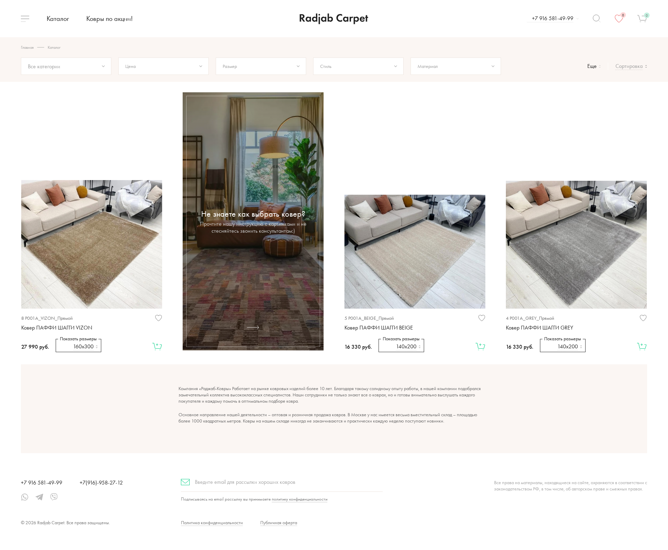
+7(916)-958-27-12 (101, 482)
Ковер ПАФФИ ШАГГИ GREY (539, 327)
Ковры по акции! (109, 18)
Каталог (58, 18)
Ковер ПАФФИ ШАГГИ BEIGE (378, 327)
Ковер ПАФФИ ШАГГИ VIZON (56, 327)
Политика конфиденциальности (212, 522)
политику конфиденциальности (299, 499)
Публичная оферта (278, 522)
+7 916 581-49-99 (41, 482)
